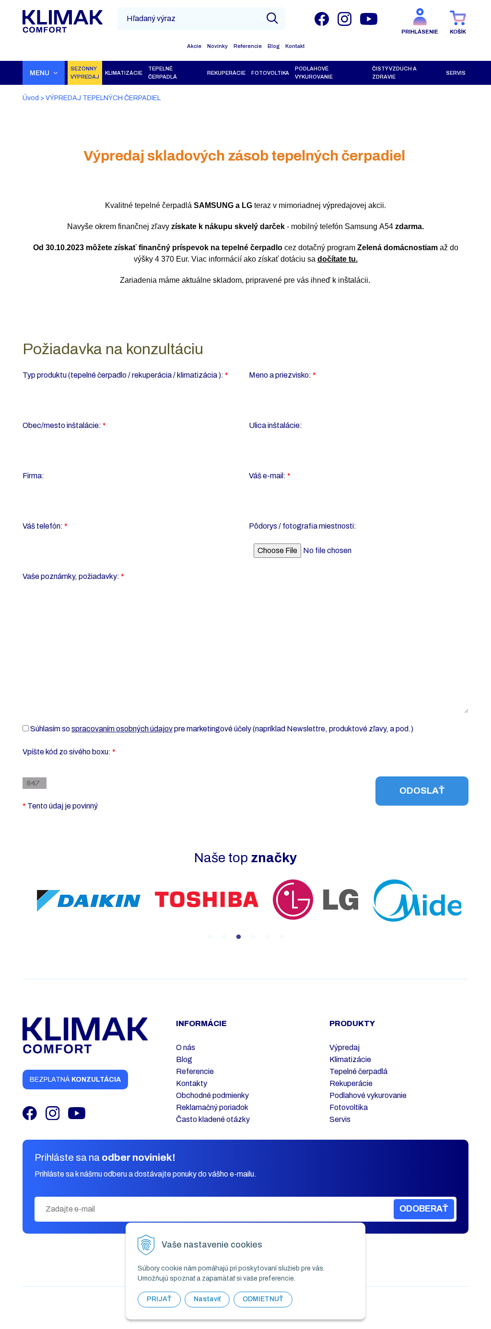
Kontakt (294, 46)
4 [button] (252, 937)
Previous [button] (22, 911)
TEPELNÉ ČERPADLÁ (162, 73)
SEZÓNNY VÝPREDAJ (84, 73)
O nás (185, 1047)
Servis (340, 1119)
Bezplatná (75, 1079)
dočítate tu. (337, 259)
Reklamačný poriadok (212, 1107)
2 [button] (224, 937)
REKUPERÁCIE (226, 73)
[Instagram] (344, 18)
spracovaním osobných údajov (122, 729)
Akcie (194, 46)
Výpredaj (344, 1047)
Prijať (159, 1299)
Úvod (31, 98)
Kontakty (191, 1083)
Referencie (248, 46)
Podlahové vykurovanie (368, 1095)
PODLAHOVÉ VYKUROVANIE (314, 73)
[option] (89, 900)
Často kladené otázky (213, 1119)
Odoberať (423, 1208)
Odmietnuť (263, 1299)
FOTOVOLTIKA (270, 73)
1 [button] (209, 937)
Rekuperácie (351, 1083)
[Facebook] (322, 18)
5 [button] (267, 937)
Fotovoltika (348, 1107)
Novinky (217, 46)
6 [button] (281, 937)
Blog (274, 46)
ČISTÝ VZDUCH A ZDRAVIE (394, 73)
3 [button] (238, 937)
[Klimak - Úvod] (63, 21)
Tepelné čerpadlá (358, 1071)
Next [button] (468, 911)
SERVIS (456, 73)
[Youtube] (368, 18)
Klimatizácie (350, 1059)
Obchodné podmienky (212, 1095)
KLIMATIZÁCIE (123, 73)
